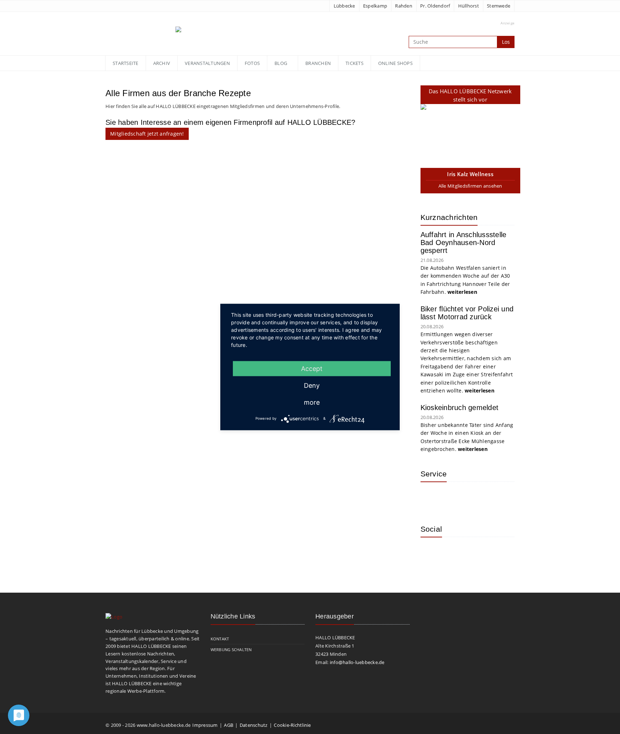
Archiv (161, 63)
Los (506, 41)
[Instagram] (431, 553)
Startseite (125, 63)
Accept (312, 368)
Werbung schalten (231, 649)
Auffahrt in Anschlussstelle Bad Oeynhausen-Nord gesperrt (464, 242)
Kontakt (220, 638)
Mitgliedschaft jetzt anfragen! (147, 133)
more (312, 402)
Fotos (252, 63)
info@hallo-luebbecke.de (357, 662)
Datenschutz (254, 725)
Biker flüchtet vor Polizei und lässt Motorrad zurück (467, 313)
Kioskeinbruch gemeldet (460, 407)
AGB (228, 725)
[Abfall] (478, 498)
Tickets (354, 63)
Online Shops (395, 63)
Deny (312, 385)
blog (280, 63)
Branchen (318, 63)
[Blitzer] (454, 498)
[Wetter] (431, 498)
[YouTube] (454, 553)
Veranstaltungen (207, 63)
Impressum (204, 725)
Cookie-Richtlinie (292, 725)
